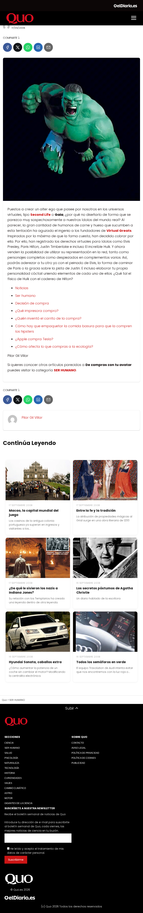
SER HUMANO (12, 748)
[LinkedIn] (38, 47)
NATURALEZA (11, 763)
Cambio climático (15, 788)
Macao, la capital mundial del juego (33, 512)
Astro (8, 793)
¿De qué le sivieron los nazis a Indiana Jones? (33, 590)
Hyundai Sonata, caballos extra (35, 662)
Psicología (11, 758)
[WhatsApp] (27, 47)
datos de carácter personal (25, 853)
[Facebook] (7, 47)
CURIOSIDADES (13, 778)
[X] (17, 47)
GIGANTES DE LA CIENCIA (18, 803)
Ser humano (25, 295)
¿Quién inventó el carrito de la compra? (48, 318)
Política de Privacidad (85, 753)
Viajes (8, 783)
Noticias (21, 288)
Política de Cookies (84, 758)
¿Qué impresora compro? (36, 310)
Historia (9, 773)
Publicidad (78, 763)
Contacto (78, 743)
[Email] (48, 47)
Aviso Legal (79, 748)
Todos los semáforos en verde (101, 662)
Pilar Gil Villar (32, 417)
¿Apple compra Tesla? (34, 339)
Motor (8, 798)
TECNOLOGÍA (11, 768)
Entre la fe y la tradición (96, 510)
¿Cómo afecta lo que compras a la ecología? (54, 346)
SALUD (8, 753)
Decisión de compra (32, 303)
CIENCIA (9, 743)
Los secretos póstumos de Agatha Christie (104, 590)
